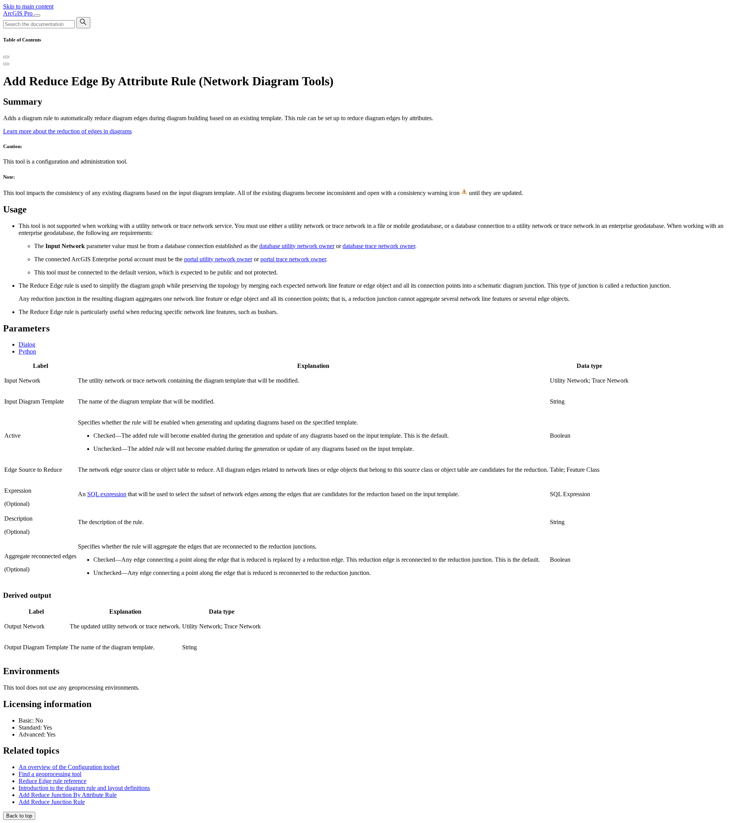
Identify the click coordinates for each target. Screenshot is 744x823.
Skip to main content (28, 6)
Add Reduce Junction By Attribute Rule (68, 795)
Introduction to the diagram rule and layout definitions (84, 788)
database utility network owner (296, 246)
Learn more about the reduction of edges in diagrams (67, 131)
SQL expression (106, 494)
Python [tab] (27, 351)
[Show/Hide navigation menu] (37, 15)
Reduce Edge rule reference (52, 781)
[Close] (6, 57)
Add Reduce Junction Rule (52, 802)
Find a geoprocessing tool (50, 774)
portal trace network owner (293, 259)
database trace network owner (379, 246)
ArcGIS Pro (18, 13)
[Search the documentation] (83, 22)
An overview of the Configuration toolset (69, 767)
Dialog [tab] (27, 344)
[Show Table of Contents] (6, 64)
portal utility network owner (218, 259)
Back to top (19, 816)
